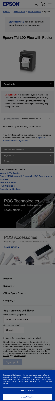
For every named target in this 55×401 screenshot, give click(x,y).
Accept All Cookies (27, 397)
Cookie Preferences (27, 390)
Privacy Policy (23, 381)
